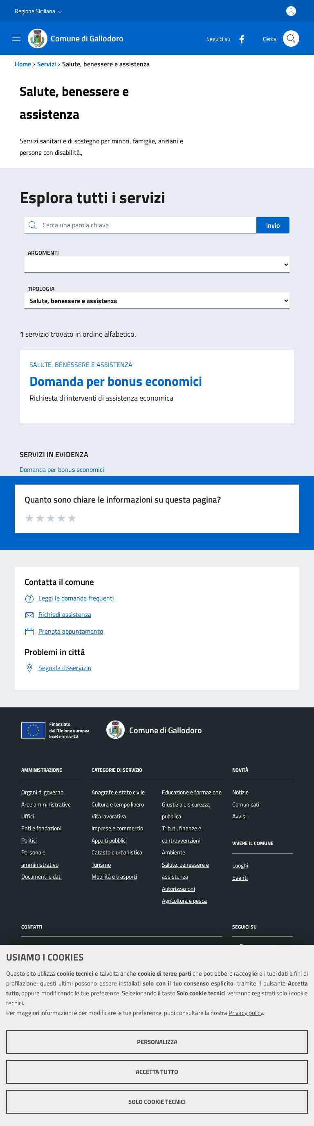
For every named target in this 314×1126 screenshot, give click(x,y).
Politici (29, 840)
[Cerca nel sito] (291, 38)
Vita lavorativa (109, 816)
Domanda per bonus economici (115, 381)
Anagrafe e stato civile (118, 792)
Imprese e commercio (117, 828)
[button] (39, 11)
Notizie (240, 792)
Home (23, 64)
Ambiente (173, 852)
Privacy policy (246, 1012)
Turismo (101, 864)
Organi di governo (42, 792)
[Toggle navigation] (16, 38)
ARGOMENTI (43, 252)
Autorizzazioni (178, 888)
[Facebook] (238, 38)
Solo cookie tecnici (157, 1101)
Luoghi (240, 865)
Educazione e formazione (192, 792)
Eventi (240, 877)
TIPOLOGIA (41, 288)
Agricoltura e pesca (184, 900)
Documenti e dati (41, 876)
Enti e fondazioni (41, 828)
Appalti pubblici (109, 840)
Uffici (27, 816)
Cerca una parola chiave (76, 225)
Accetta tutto (157, 1071)
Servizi (46, 64)
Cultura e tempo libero (118, 804)
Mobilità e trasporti (114, 876)
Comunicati (245, 804)
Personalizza (157, 1042)
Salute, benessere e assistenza (80, 364)
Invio (273, 225)
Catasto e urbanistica (117, 852)
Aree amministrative (46, 804)
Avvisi (239, 816)
